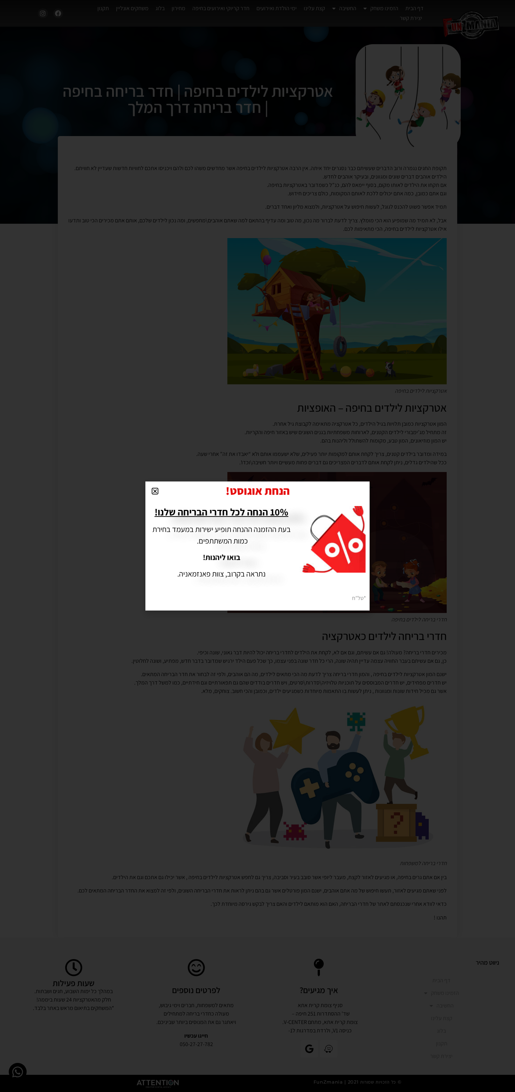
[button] (155, 491)
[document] (257, 546)
